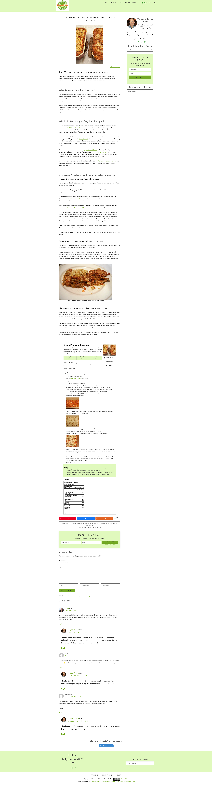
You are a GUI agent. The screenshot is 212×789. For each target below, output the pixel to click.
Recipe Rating (63, 560)
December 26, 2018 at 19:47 (77, 721)
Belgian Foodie (73, 630)
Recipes (109, 523)
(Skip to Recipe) (115, 67)
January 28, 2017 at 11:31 (76, 632)
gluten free (90, 527)
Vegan (115, 523)
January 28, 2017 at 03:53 (72, 610)
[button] (106, 365)
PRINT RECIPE (109, 358)
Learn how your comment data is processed (96, 596)
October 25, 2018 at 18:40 (77, 676)
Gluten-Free (80, 523)
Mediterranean (102, 523)
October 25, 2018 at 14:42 (72, 656)
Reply (60, 624)
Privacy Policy (124, 779)
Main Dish (93, 523)
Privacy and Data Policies (109, 544)
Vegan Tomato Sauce (72, 374)
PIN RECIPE (109, 362)
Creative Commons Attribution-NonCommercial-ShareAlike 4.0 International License (113, 781)
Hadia (67, 608)
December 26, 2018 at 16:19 (73, 696)
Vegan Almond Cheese (90, 150)
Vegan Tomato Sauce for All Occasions (78, 207)
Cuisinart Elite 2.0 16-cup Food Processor (72, 128)
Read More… (143, 39)
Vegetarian (89, 525)
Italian (87, 523)
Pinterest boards (101, 152)
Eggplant (73, 523)
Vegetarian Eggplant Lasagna (107, 161)
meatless (98, 527)
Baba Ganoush (83, 139)
